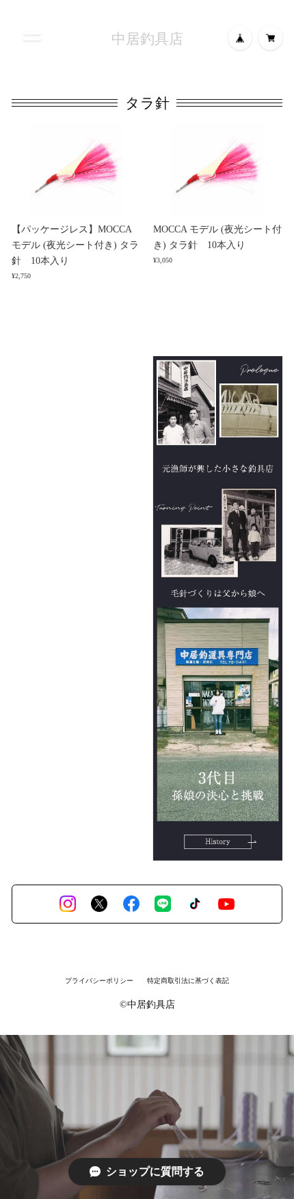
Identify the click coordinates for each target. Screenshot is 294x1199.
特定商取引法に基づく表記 (188, 980)
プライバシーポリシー (99, 980)
